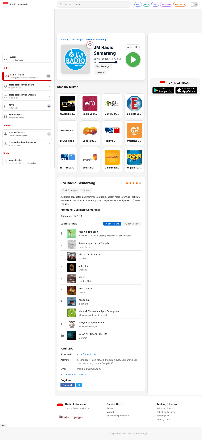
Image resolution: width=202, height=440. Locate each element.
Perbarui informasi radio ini (73, 374)
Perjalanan (180, 4)
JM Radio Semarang (96, 39)
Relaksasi (166, 4)
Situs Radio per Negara (118, 415)
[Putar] (133, 59)
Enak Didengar (103, 66)
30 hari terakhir (131, 223)
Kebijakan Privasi (165, 408)
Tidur (155, 4)
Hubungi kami (163, 419)
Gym (146, 4)
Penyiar (110, 408)
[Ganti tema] (194, 4)
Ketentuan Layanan (166, 412)
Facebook (67, 385)
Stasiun (64, 39)
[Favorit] (89, 44)
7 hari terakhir (112, 223)
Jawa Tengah (76, 39)
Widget (110, 412)
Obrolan (100, 72)
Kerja (138, 4)
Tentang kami (163, 415)
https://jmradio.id (86, 354)
